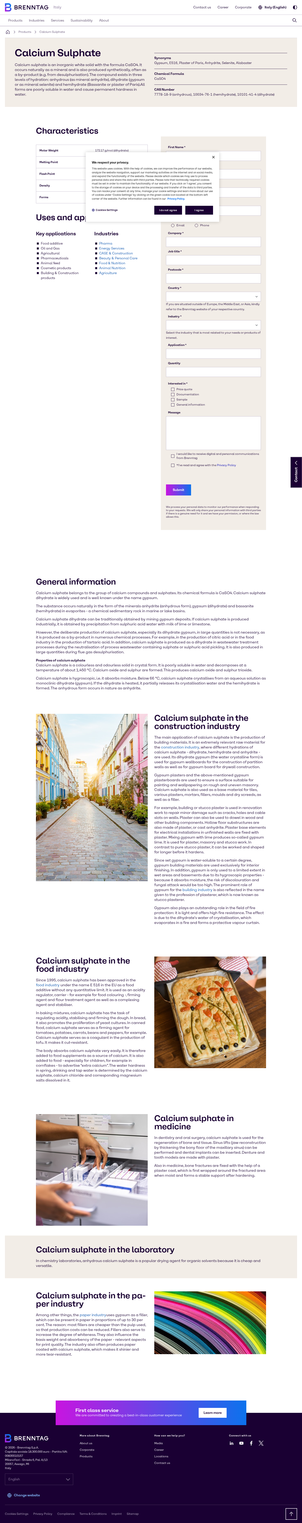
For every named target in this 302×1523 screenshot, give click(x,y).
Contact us (202, 7)
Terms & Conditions (93, 1514)
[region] (152, 187)
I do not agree (168, 210)
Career (223, 7)
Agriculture (108, 273)
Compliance (66, 1514)
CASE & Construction (116, 253)
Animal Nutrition (112, 268)
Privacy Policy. (176, 198)
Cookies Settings (107, 210)
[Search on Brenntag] (294, 20)
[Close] (213, 157)
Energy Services (111, 248)
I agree (199, 210)
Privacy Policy (42, 1514)
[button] (296, 462)
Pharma (105, 243)
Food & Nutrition (112, 263)
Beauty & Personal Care (118, 258)
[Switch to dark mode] (295, 7)
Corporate (243, 7)
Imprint (117, 1514)
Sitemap (133, 1514)
